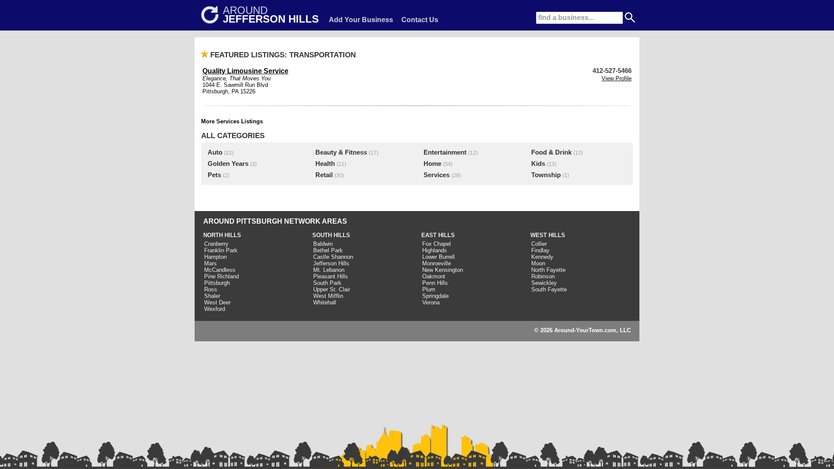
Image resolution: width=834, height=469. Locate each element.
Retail (324, 175)
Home (432, 163)
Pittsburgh (217, 283)
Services (437, 175)
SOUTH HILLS (331, 235)
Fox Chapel (436, 244)
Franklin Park (221, 250)
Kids (538, 163)
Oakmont (433, 276)
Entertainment (445, 152)
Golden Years (228, 163)
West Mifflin (328, 296)
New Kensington (442, 270)
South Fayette (549, 289)
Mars (210, 263)
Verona (431, 302)
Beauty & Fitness (341, 152)
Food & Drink (551, 152)
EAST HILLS (438, 235)
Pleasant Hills (330, 276)
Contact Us (419, 19)
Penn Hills (435, 283)
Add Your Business (361, 19)
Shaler (212, 296)
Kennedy (542, 257)
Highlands (434, 250)
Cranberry (216, 244)
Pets (214, 175)
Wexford (214, 309)
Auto (215, 152)
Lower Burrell (438, 257)
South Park (327, 283)
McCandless (219, 270)
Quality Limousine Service (245, 71)
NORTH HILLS (222, 235)
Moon (538, 263)
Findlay (540, 250)
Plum (428, 289)
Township (546, 175)
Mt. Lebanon (328, 270)
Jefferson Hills (331, 263)
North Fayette (548, 270)
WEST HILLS (547, 235)
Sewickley (544, 283)
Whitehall (324, 302)
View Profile (617, 78)
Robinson (543, 276)
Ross (210, 289)
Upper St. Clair (331, 289)
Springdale (435, 296)
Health (325, 163)
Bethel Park (328, 250)
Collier (539, 244)
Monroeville (436, 263)
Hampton (215, 257)
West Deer (217, 302)
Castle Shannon (333, 257)
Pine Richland (221, 276)
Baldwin (323, 244)
